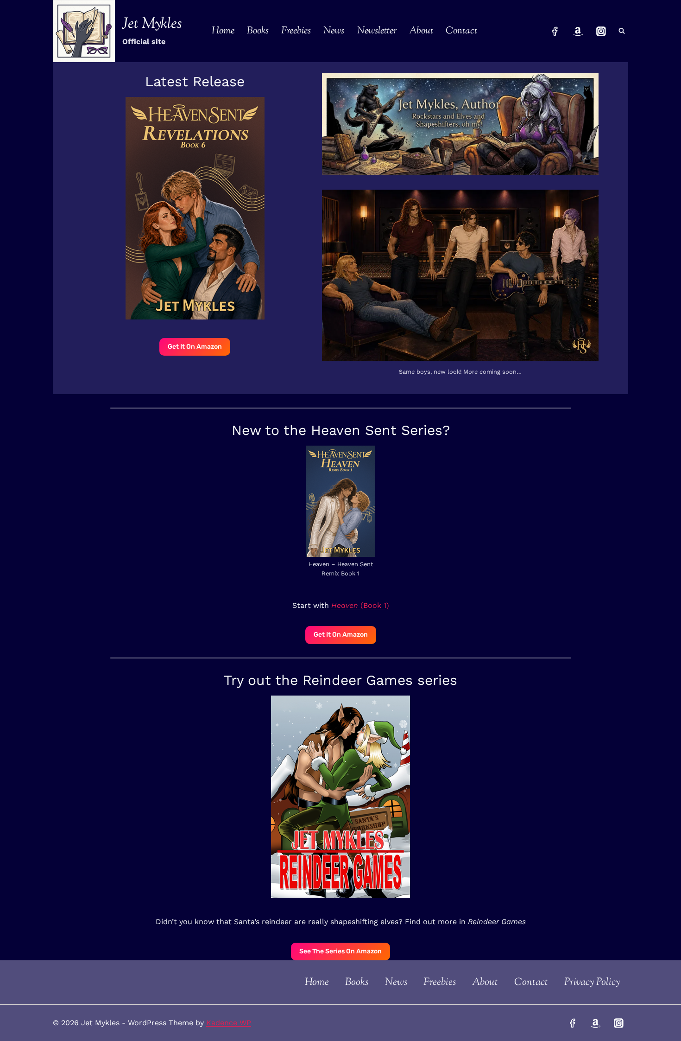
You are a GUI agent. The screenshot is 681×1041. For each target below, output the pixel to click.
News (333, 31)
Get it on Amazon (195, 347)
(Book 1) (360, 605)
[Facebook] (555, 31)
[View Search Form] (621, 31)
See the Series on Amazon (340, 951)
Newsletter (377, 31)
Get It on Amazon (341, 635)
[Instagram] (601, 31)
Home (223, 31)
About (421, 31)
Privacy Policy (592, 982)
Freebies (296, 31)
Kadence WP (228, 1022)
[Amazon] (578, 31)
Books (258, 31)
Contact (461, 31)
